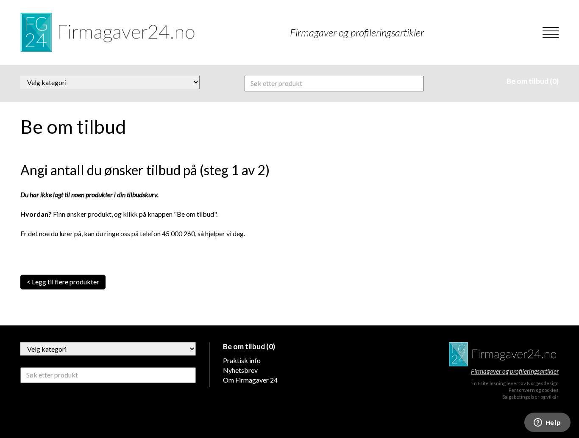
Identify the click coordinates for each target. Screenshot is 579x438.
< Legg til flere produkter (63, 282)
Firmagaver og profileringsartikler (515, 371)
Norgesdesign (543, 383)
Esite (483, 383)
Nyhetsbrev (240, 370)
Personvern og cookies (534, 390)
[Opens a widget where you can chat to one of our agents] (547, 423)
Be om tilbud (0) (533, 81)
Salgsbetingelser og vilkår (530, 396)
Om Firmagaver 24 (250, 380)
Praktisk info (242, 360)
